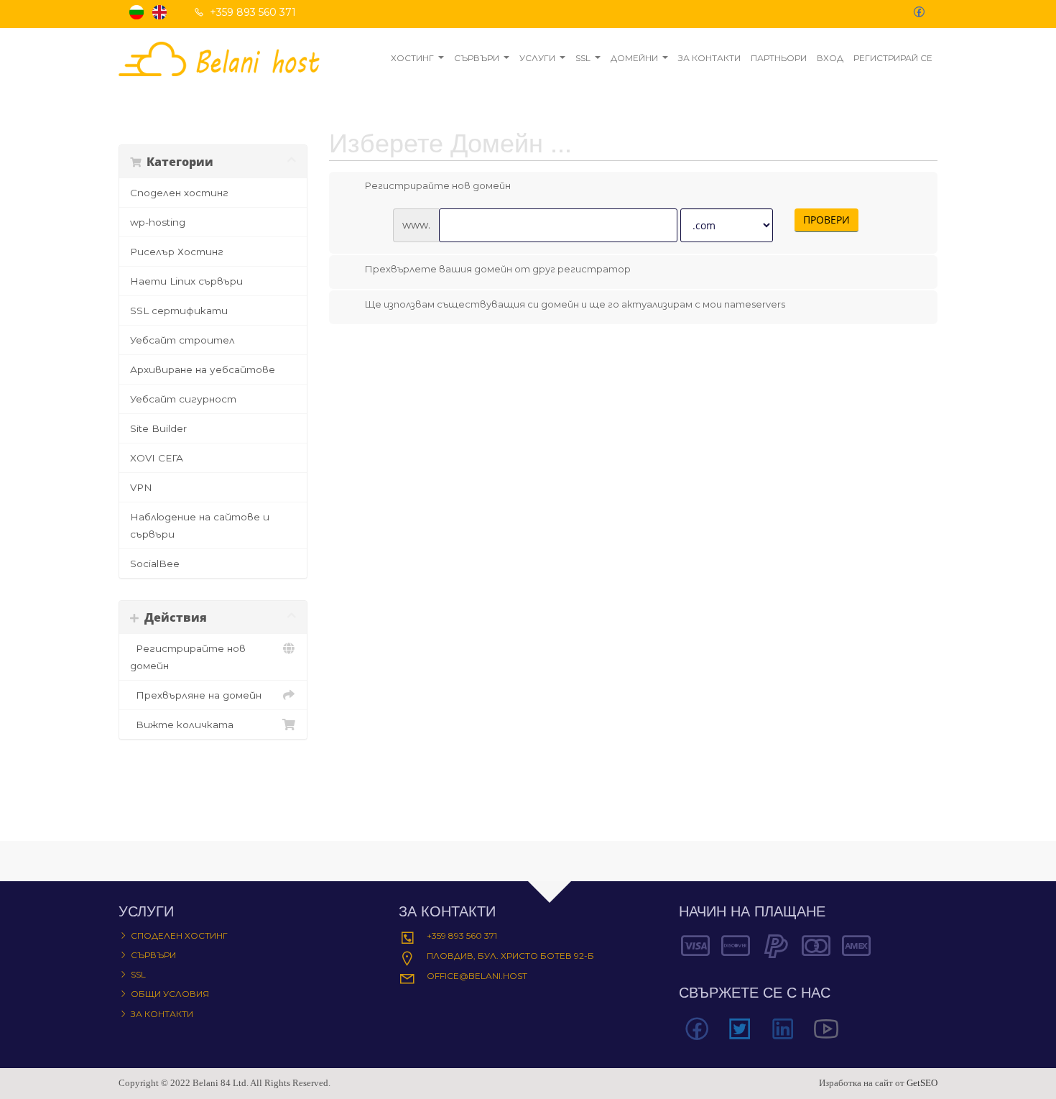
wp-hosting (157, 222)
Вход (830, 57)
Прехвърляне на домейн (195, 695)
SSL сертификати (179, 310)
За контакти (709, 57)
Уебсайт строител (182, 340)
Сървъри (476, 57)
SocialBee (155, 563)
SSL (582, 57)
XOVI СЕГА (156, 458)
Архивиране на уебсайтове (202, 369)
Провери (826, 219)
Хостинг (412, 57)
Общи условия (170, 993)
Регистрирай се (892, 57)
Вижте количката (181, 724)
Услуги (537, 57)
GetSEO (922, 1082)
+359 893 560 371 (462, 935)
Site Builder (158, 428)
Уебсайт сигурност (183, 399)
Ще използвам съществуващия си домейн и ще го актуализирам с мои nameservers (575, 304)
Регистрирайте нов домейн (188, 657)
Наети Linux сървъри (186, 281)
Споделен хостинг (179, 192)
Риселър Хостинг (176, 251)
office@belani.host (477, 975)
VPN (141, 487)
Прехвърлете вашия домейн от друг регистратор (498, 269)
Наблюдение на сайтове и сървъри (199, 525)
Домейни (634, 57)
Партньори (779, 57)
